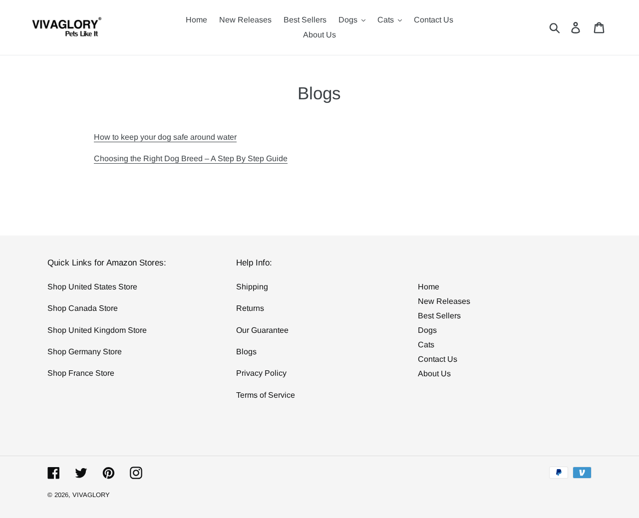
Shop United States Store (92, 286)
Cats (426, 344)
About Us (434, 373)
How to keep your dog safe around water (165, 137)
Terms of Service (265, 395)
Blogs (246, 351)
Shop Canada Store (82, 308)
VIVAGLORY (91, 495)
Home (428, 286)
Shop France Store (80, 373)
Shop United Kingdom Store (97, 330)
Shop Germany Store (84, 351)
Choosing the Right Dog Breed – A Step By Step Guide (191, 158)
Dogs (427, 330)
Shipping (252, 286)
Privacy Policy (261, 373)
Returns (250, 308)
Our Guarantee (262, 330)
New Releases (444, 301)
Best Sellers (439, 315)
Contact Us (437, 359)
